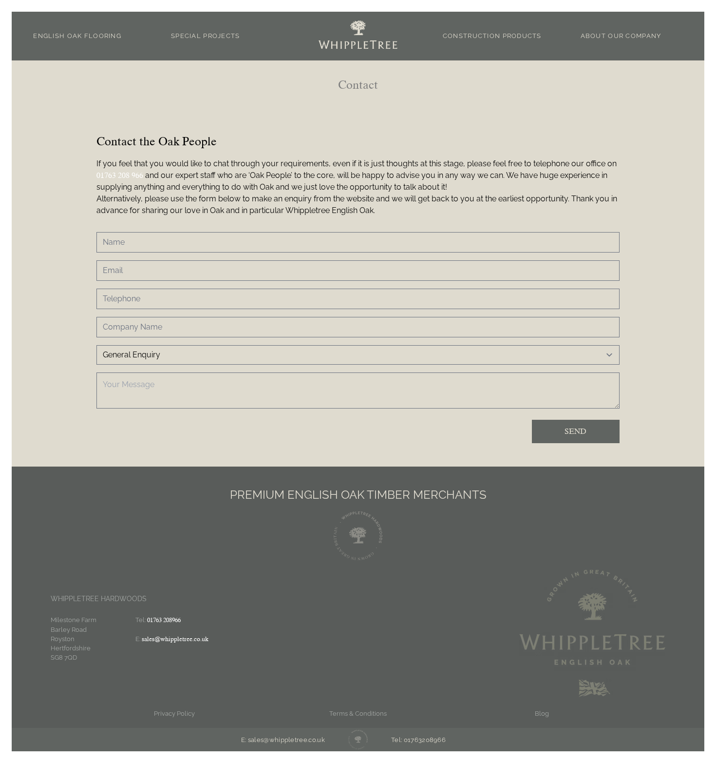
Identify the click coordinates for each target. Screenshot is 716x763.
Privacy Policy (174, 713)
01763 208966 (164, 620)
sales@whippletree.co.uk (175, 639)
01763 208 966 (119, 175)
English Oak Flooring (77, 35)
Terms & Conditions (358, 713)
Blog (542, 713)
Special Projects (205, 35)
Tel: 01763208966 (418, 739)
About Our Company (621, 35)
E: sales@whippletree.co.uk (283, 739)
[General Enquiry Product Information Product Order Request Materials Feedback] (358, 355)
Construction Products (492, 35)
